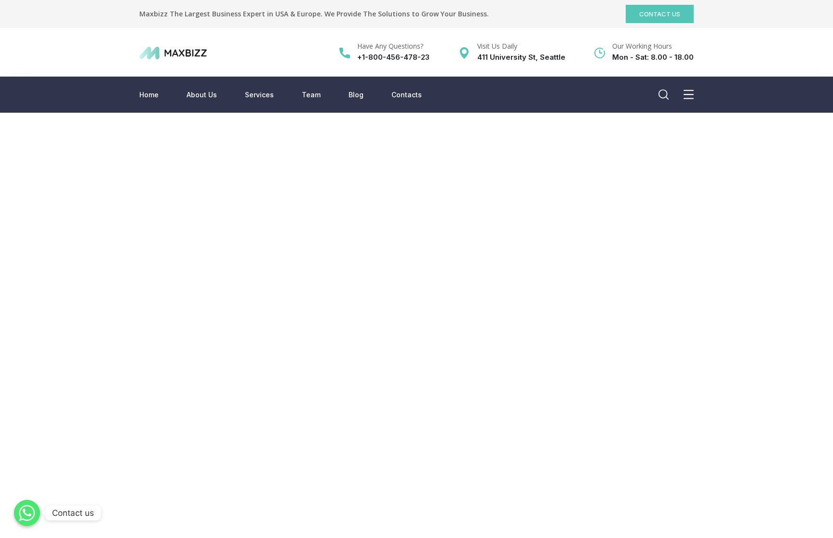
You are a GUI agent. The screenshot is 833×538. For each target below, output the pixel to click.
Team (311, 95)
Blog (356, 95)
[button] (660, 14)
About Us (202, 95)
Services (259, 95)
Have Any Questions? (390, 46)
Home (149, 95)
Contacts (406, 95)
